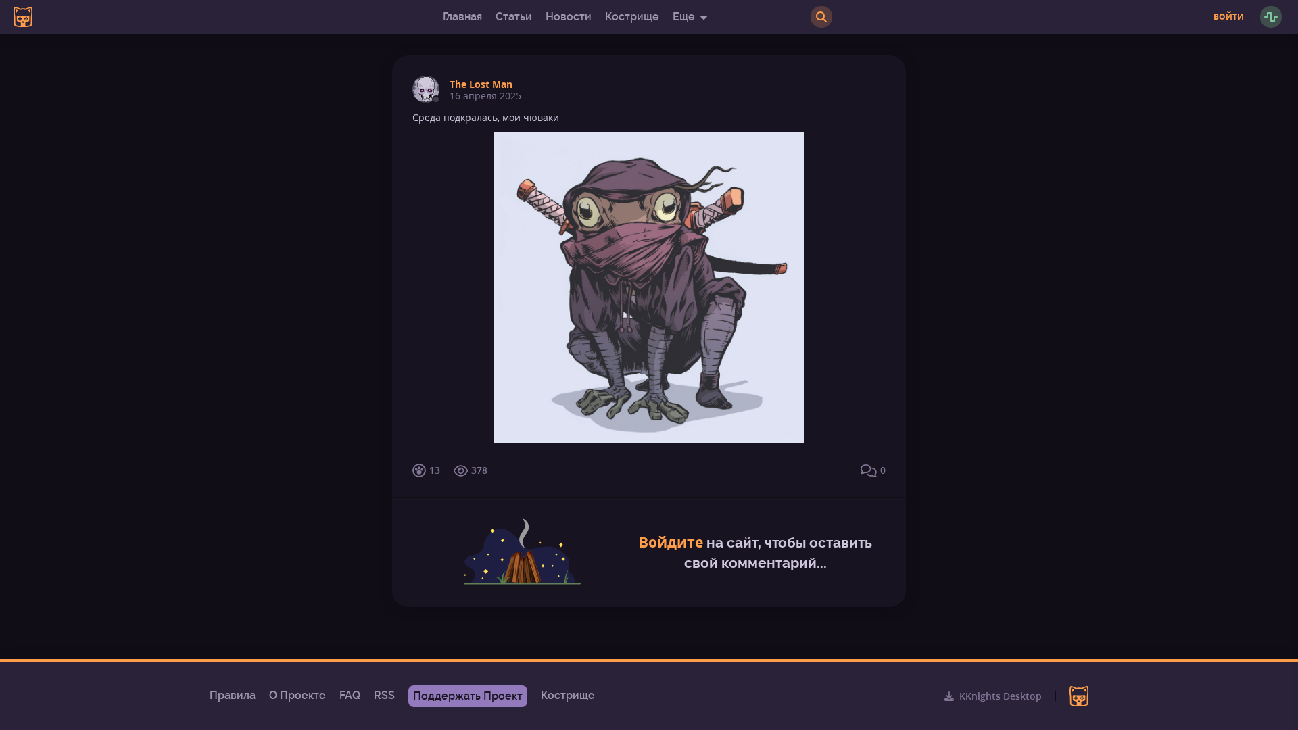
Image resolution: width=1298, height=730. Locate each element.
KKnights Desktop (1000, 696)
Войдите (671, 542)
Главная (462, 16)
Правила (233, 695)
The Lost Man (481, 84)
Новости (569, 16)
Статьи (514, 16)
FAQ (349, 695)
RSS (384, 695)
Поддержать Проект (468, 695)
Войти (1228, 17)
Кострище (632, 16)
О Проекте (297, 695)
